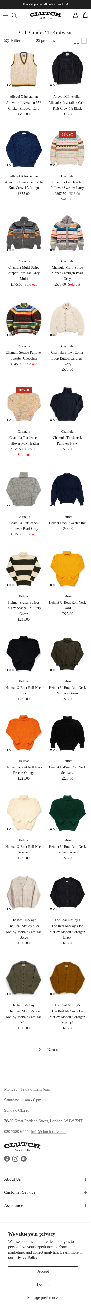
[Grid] (77, 41)
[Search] (16, 15)
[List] (84, 41)
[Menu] (5, 15)
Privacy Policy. (26, 1257)
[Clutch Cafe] (45, 15)
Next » (52, 1050)
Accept (43, 1271)
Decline (43, 1284)
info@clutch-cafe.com (48, 1131)
